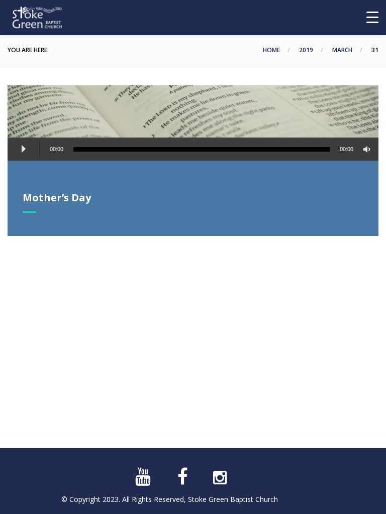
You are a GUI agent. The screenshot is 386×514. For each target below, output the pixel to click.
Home (271, 50)
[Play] (24, 149)
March (342, 50)
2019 (306, 50)
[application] (193, 151)
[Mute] (368, 149)
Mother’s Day (57, 197)
